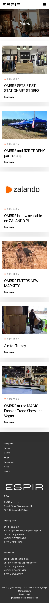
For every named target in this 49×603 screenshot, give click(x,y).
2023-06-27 (13, 79)
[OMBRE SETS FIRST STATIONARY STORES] (24, 58)
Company (8, 443)
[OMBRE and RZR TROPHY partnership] (24, 123)
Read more (9, 97)
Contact (7, 471)
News (6, 467)
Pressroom (9, 462)
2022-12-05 (13, 399)
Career (7, 453)
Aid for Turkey (15, 346)
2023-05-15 (13, 144)
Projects (8, 457)
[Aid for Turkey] (24, 318)
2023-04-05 (13, 209)
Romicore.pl (24, 594)
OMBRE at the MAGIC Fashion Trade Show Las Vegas (23, 411)
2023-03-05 (13, 274)
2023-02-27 (13, 339)
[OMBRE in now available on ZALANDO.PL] (24, 188)
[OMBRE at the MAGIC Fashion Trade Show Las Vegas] (24, 378)
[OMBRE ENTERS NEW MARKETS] (24, 253)
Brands (7, 448)
